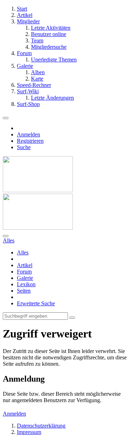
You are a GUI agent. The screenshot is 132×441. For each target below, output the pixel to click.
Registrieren (30, 141)
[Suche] (5, 236)
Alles (23, 252)
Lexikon (26, 284)
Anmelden (28, 134)
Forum (24, 272)
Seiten (24, 291)
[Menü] (5, 118)
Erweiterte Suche (36, 303)
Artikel (24, 265)
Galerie (25, 278)
